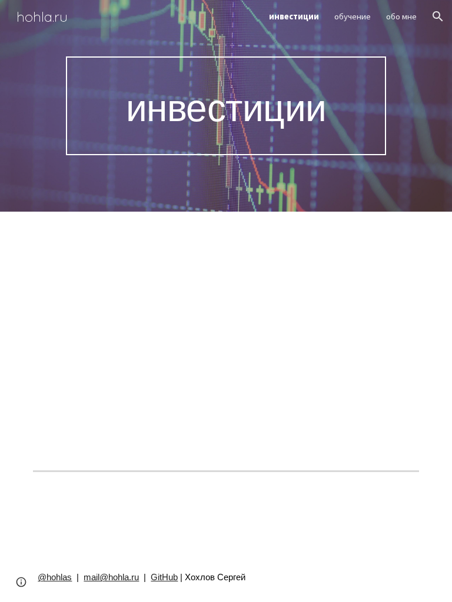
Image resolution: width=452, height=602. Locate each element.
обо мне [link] (401, 16)
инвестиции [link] (294, 16)
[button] (438, 16)
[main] (225, 105)
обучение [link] (352, 16)
